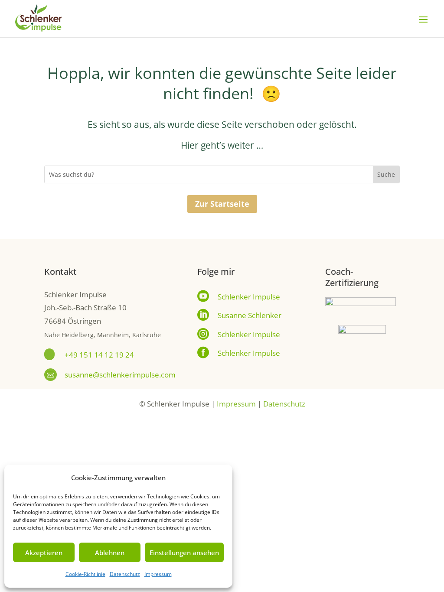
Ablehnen (109, 552)
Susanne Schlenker (249, 315)
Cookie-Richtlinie (85, 574)
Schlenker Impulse (249, 297)
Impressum (158, 574)
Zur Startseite (222, 203)
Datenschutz (125, 574)
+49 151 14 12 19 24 (99, 355)
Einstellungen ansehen (184, 552)
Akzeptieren (43, 552)
